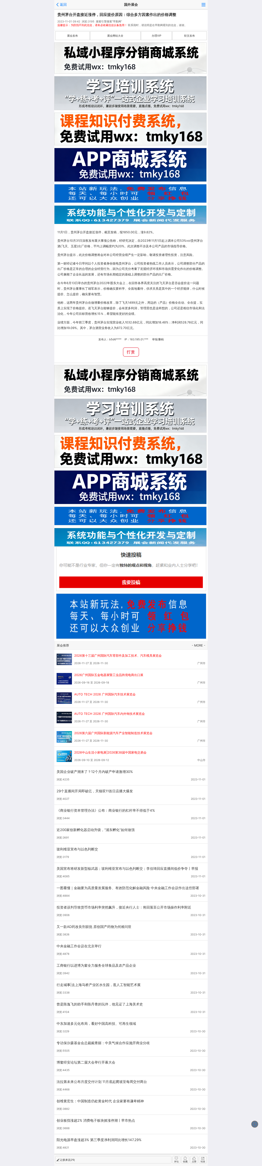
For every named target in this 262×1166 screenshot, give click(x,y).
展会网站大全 (115, 35)
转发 (203, 1161)
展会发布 (72, 35)
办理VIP (156, 35)
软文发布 (189, 35)
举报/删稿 (158, 339)
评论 (176, 1161)
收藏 (185, 1161)
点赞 (194, 1161)
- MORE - (198, 645)
